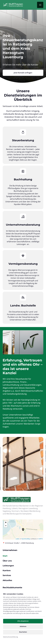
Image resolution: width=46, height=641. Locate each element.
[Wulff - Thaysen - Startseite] (13, 5)
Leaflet (17, 539)
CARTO (40, 539)
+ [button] (5, 522)
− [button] (5, 525)
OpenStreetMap (25, 539)
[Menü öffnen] (40, 5)
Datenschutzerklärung (10, 637)
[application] (23, 529)
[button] (23, 529)
